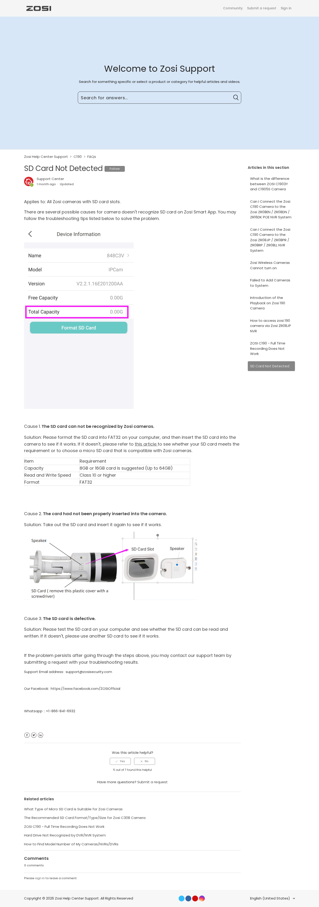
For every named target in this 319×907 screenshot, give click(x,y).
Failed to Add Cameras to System (270, 283)
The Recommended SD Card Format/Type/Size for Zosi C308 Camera (84, 817)
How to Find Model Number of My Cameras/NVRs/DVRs (71, 844)
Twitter (34, 735)
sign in (40, 878)
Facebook (27, 735)
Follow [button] (115, 169)
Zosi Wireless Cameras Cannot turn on (270, 265)
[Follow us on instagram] (202, 898)
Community (233, 8)
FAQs (91, 156)
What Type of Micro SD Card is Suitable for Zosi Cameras (73, 809)
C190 (78, 156)
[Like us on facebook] (188, 898)
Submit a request (261, 8)
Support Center (50, 178)
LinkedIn (40, 735)
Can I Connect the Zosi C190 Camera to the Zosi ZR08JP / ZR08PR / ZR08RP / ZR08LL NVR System (270, 240)
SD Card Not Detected (269, 366)
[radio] (120, 761)
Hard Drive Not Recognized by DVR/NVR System (65, 835)
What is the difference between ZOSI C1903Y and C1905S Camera (269, 183)
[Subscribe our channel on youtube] (195, 898)
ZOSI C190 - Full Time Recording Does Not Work (267, 348)
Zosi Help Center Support (46, 156)
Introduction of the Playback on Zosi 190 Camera (267, 303)
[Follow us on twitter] (181, 898)
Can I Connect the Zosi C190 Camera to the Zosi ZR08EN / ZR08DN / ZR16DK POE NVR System (270, 209)
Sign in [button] (286, 8)
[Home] (38, 8)
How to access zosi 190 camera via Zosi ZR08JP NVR (270, 325)
